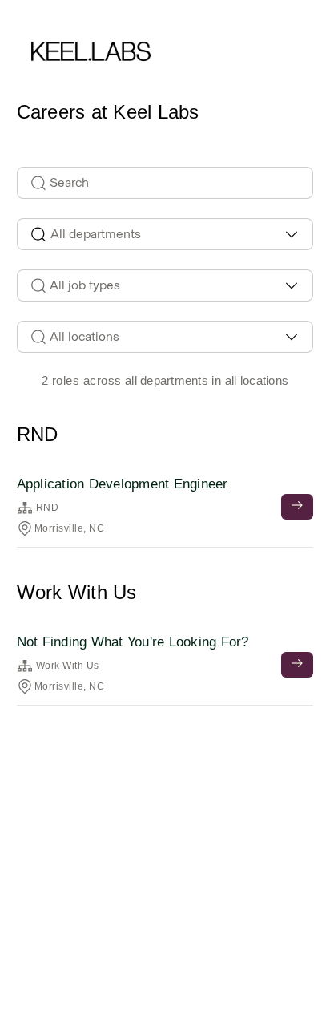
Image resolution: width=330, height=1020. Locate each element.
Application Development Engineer (122, 484)
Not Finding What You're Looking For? (133, 642)
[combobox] (165, 234)
